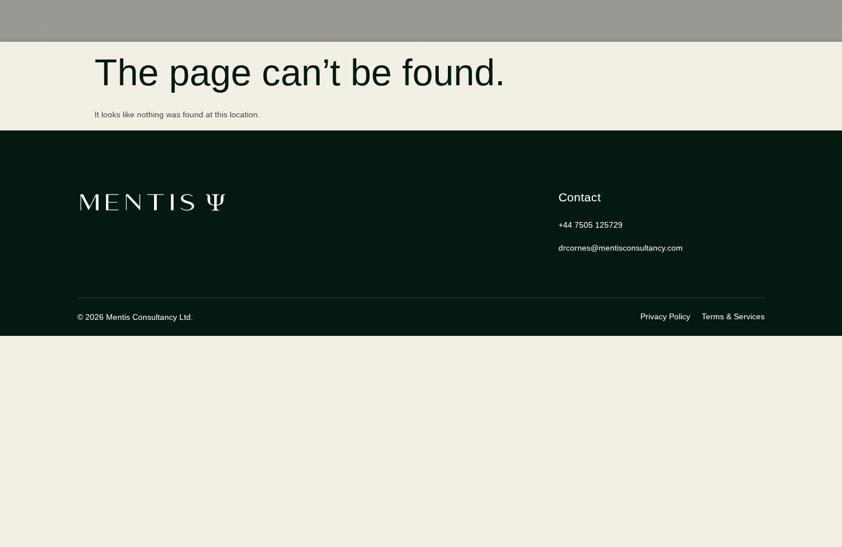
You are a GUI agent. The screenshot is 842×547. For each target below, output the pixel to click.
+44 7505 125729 (590, 224)
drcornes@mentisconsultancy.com (620, 247)
